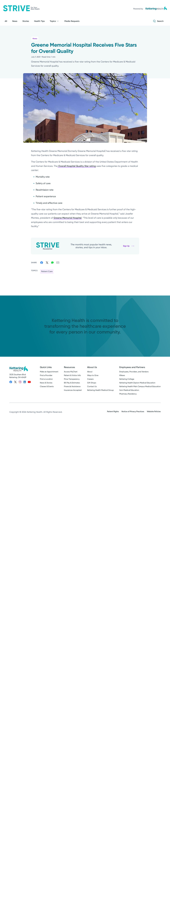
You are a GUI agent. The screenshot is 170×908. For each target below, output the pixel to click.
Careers (90, 379)
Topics (53, 21)
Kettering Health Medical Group (100, 390)
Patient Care (47, 271)
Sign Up (126, 246)
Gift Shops (91, 383)
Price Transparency (72, 379)
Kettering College (126, 379)
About (89, 372)
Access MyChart (70, 372)
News (35, 38)
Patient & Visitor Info (72, 375)
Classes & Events (47, 386)
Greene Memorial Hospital (68, 217)
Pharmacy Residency (128, 394)
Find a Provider (46, 375)
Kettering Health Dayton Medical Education (137, 383)
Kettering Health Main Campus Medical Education (140, 386)
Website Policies (154, 411)
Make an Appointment (49, 372)
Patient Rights (113, 411)
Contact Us (92, 386)
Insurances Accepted (73, 390)
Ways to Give (92, 375)
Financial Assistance (72, 386)
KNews (122, 375)
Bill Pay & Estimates (72, 383)
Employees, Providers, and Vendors (133, 372)
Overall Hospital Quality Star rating (77, 166)
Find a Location (46, 379)
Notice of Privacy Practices (133, 411)
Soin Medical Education (129, 390)
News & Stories (46, 383)
